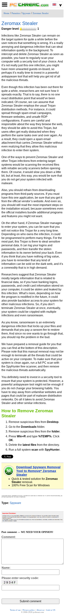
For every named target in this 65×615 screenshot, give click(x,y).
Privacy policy (29, 610)
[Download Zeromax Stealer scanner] (9, 470)
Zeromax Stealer (41, 13)
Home (6, 13)
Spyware (26, 13)
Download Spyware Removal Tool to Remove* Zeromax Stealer (38, 471)
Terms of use (15, 610)
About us (40, 610)
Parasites (16, 13)
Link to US (50, 610)
